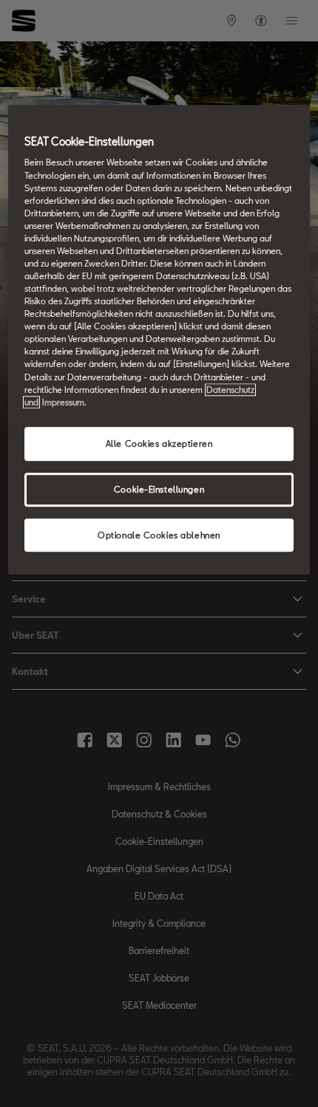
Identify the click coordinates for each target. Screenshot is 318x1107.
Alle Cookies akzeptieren (159, 443)
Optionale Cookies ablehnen (159, 535)
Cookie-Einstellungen (159, 489)
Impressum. (64, 402)
